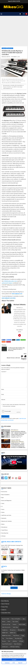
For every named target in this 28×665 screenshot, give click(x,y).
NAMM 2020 (5, 632)
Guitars (2, 512)
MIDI (12, 429)
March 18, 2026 (15, 437)
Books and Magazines (6, 500)
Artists (4, 566)
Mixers (2, 524)
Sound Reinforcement (7, 644)
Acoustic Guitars (5, 618)
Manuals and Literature (6, 521)
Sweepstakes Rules (5, 612)
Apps (2, 497)
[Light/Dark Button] (21, 14)
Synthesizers (10, 48)
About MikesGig (5, 601)
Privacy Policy (4, 606)
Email (2, 394)
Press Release (9, 638)
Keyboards (4, 48)
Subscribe (26, 14)
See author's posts (19, 330)
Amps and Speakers (16, 618)
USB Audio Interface (14, 646)
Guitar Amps (15, 627)
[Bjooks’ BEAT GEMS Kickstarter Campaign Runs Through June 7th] (12, 555)
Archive (3, 621)
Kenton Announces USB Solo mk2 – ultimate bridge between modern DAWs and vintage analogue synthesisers (18, 434)
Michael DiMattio (6, 56)
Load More (14, 587)
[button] (1, 13)
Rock (9, 641)
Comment (3, 371)
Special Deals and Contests (11, 541)
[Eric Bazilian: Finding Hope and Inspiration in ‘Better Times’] (12, 579)
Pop (3, 638)
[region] (14, 657)
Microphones (4, 527)
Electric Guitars (22, 624)
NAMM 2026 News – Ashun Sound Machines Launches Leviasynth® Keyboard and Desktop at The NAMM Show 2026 (18, 446)
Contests (14, 624)
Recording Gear (4, 533)
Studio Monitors (17, 644)
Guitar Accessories (6, 627)
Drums (2, 509)
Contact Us (3, 609)
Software (3, 536)
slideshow (14, 641)
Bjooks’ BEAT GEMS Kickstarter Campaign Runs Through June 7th (12, 546)
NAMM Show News (14, 441)
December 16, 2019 (16, 56)
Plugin (22, 635)
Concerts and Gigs (6, 624)
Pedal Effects (4, 530)
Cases (2, 503)
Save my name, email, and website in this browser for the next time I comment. (14, 405)
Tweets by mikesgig (6, 593)
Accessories (4, 491)
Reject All (20, 662)
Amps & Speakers (5, 494)
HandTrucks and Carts (6, 515)
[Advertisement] (14, 30)
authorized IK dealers (7, 283)
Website (3, 399)
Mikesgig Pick (21, 630)
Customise (7, 662)
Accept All (14, 659)
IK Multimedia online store (10, 281)
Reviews (4, 641)
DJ (2, 506)
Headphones (5, 630)
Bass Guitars (15, 621)
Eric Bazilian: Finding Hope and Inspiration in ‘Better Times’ (13, 571)
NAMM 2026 (13, 632)
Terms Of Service (5, 603)
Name (2, 389)
